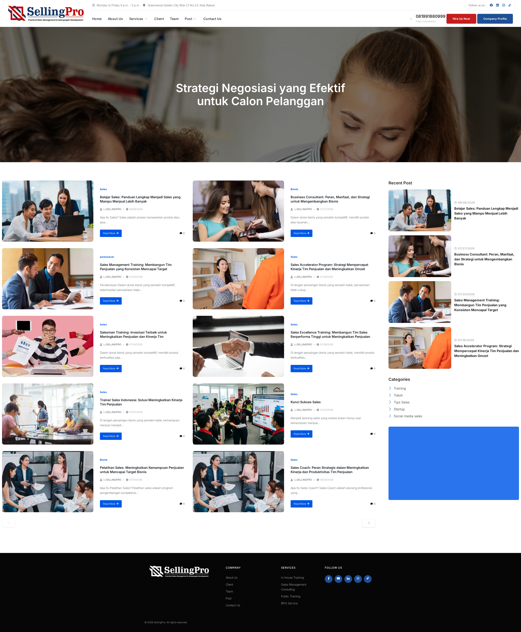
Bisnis (294, 189)
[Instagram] (504, 5)
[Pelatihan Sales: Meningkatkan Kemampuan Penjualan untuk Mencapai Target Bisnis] (47, 481)
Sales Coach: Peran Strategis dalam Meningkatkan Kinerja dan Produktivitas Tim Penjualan (330, 470)
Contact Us (212, 19)
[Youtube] (338, 579)
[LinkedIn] (348, 579)
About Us (115, 19)
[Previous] (8, 523)
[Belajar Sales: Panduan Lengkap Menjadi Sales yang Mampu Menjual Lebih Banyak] (47, 211)
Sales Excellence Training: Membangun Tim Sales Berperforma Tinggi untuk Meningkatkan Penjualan (330, 334)
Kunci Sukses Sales (306, 402)
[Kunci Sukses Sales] (238, 414)
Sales (103, 189)
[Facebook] (491, 5)
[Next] (368, 523)
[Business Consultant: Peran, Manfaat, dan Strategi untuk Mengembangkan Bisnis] (238, 211)
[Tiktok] (368, 579)
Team (174, 19)
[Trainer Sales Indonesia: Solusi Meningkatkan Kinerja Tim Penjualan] (47, 414)
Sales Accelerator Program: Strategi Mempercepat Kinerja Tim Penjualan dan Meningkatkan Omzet (329, 267)
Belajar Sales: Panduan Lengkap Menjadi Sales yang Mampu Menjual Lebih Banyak (140, 199)
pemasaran (107, 256)
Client (159, 19)
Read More (109, 233)
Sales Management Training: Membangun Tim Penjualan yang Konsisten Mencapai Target (136, 267)
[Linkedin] (498, 5)
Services (136, 19)
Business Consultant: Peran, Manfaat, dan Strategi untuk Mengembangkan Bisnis (330, 199)
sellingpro (113, 209)
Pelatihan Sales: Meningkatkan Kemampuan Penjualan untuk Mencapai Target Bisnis (142, 470)
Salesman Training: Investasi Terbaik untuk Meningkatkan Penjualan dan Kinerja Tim (133, 334)
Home (97, 19)
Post (188, 19)
